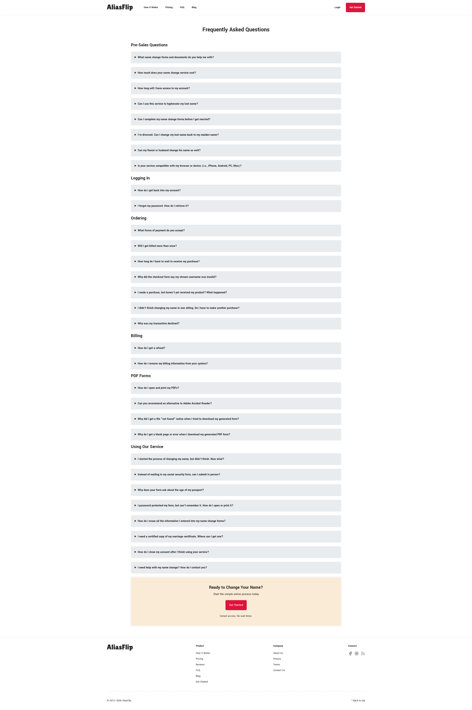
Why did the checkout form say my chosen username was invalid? (177, 277)
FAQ (182, 7)
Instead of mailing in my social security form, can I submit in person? (179, 474)
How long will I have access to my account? (164, 88)
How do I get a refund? (151, 348)
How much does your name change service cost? (167, 73)
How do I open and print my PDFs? (158, 388)
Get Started (355, 7)
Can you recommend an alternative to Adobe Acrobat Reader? (175, 403)
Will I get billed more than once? (157, 246)
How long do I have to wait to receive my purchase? (169, 261)
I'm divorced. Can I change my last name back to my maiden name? (178, 135)
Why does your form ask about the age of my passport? (171, 490)
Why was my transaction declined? (158, 323)
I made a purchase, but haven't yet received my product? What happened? (182, 292)
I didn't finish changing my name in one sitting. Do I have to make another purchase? (189, 308)
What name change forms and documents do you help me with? (176, 57)
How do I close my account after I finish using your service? (173, 552)
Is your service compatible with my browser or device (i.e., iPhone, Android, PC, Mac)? (190, 166)
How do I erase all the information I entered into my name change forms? (181, 521)
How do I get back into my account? (159, 190)
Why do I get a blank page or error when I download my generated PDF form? (184, 434)
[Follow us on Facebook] (350, 653)
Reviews (200, 664)
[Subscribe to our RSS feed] (363, 653)
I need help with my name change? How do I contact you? (172, 568)
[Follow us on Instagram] (356, 653)
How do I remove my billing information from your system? (173, 364)
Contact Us (279, 670)
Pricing (169, 7)
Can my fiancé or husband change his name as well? (169, 150)
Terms (276, 664)
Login (337, 7)
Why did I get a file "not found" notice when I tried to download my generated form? (188, 419)
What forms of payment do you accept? (161, 230)
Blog (194, 7)
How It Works (151, 7)
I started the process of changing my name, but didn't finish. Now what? (181, 459)
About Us (278, 653)
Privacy (277, 659)
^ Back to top (358, 700)
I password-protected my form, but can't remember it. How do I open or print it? (185, 505)
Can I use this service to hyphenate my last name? (168, 104)
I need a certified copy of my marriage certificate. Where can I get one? (180, 536)
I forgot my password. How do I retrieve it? (163, 206)
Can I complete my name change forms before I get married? (174, 119)
